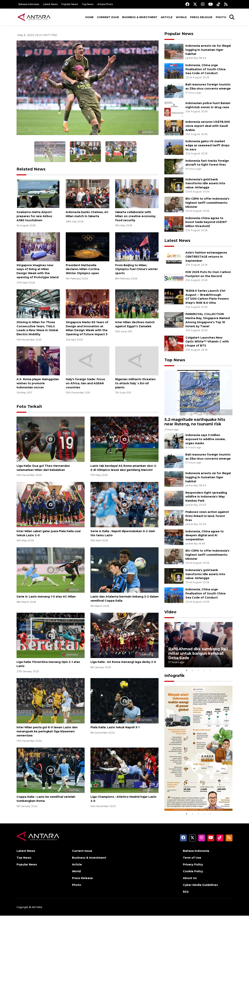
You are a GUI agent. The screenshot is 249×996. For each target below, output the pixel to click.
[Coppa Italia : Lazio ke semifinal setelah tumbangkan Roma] (51, 770)
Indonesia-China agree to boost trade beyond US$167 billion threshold (206, 222)
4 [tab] (204, 670)
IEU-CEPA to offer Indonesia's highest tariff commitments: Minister (207, 203)
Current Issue (108, 17)
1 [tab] (187, 670)
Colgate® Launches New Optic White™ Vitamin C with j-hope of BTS (207, 342)
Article (167, 17)
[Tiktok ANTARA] (218, 4)
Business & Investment (139, 17)
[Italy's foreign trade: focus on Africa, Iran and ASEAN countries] (87, 360)
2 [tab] (193, 670)
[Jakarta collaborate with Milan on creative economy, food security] (137, 193)
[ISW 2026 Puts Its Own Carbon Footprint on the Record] (173, 277)
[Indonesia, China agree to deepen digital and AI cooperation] (173, 537)
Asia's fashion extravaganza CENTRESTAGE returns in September (206, 256)
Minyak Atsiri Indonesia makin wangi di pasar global (198, 799)
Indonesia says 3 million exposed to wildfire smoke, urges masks (205, 439)
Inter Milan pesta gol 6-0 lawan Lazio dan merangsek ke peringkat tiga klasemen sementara (47, 731)
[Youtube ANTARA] (210, 4)
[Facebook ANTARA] (187, 4)
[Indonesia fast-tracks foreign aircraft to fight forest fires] (173, 166)
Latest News (50, 4)
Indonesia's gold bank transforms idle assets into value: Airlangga (205, 183)
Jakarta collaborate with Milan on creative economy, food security (135, 216)
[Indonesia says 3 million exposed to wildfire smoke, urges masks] (173, 441)
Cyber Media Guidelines (200, 885)
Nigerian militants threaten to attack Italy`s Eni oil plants (135, 383)
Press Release (201, 17)
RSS (186, 891)
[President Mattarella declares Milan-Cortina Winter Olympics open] (87, 246)
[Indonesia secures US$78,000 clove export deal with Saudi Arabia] (173, 127)
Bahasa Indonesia (28, 4)
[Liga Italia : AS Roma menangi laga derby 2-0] (124, 635)
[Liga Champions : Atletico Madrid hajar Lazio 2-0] (124, 770)
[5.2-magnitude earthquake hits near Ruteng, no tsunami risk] (198, 392)
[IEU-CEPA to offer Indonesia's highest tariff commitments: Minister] (173, 204)
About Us (190, 878)
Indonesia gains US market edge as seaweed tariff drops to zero (207, 145)
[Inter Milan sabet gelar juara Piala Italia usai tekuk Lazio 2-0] (51, 504)
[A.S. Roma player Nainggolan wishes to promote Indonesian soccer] (38, 360)
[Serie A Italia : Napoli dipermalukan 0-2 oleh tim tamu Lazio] (124, 504)
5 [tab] (210, 670)
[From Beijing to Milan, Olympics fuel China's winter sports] (137, 246)
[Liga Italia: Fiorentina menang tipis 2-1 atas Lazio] (51, 635)
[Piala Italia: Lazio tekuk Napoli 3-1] (124, 700)
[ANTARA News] (34, 16)
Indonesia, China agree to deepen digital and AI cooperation (204, 535)
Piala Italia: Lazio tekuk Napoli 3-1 (114, 727)
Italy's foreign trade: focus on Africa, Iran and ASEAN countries (85, 383)
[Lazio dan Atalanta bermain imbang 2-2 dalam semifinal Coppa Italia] (124, 570)
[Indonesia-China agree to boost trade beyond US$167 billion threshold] (173, 224)
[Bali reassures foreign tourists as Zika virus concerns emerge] (173, 90)
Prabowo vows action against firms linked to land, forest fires (207, 516)
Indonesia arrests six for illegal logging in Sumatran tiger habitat (208, 50)
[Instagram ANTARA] (202, 4)
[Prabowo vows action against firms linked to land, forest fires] (173, 517)
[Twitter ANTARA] (195, 4)
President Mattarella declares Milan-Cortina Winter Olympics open (82, 269)
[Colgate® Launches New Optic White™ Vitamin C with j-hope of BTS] (173, 343)
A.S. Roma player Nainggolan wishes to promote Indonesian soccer (38, 383)
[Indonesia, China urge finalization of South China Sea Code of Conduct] (173, 71)
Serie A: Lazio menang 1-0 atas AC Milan (46, 596)
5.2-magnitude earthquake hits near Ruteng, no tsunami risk (194, 421)
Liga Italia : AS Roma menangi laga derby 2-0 (123, 662)
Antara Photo (105, 4)
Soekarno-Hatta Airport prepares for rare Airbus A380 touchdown (34, 216)
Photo (221, 17)
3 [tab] (198, 670)
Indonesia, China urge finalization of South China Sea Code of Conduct (205, 69)
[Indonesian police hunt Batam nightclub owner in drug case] (173, 109)
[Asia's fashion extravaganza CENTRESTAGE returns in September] (173, 258)
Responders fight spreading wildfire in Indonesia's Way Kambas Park (206, 497)
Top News (87, 4)
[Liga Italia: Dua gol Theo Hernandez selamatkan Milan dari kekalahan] (51, 439)
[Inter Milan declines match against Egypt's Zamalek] (137, 303)
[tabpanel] (198, 644)
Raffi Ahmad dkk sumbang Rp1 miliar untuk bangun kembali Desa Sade (198, 653)
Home (89, 17)
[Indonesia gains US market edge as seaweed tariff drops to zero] (173, 147)
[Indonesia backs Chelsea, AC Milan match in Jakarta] (87, 193)
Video (170, 612)
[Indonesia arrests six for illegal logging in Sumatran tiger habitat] (173, 51)
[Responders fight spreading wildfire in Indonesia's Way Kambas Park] (173, 498)
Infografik (174, 675)
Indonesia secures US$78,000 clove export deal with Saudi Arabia (207, 126)
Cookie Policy (193, 871)
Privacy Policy (193, 864)
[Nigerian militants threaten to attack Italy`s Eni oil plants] (137, 360)
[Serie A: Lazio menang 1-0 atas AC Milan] (51, 570)
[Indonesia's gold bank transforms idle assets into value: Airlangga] (173, 185)
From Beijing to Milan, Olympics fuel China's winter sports (136, 269)
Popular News (69, 4)
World (181, 17)
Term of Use (192, 857)
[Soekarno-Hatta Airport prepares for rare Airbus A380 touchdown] (38, 193)
